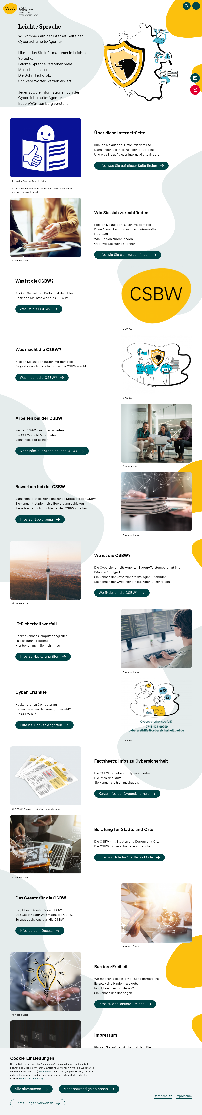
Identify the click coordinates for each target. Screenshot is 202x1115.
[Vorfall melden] (195, 90)
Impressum (184, 1096)
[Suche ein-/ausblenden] (187, 6)
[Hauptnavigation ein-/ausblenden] (196, 6)
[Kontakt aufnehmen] (195, 78)
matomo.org (44, 1071)
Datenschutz (163, 1096)
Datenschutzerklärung (31, 1078)
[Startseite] (20, 9)
